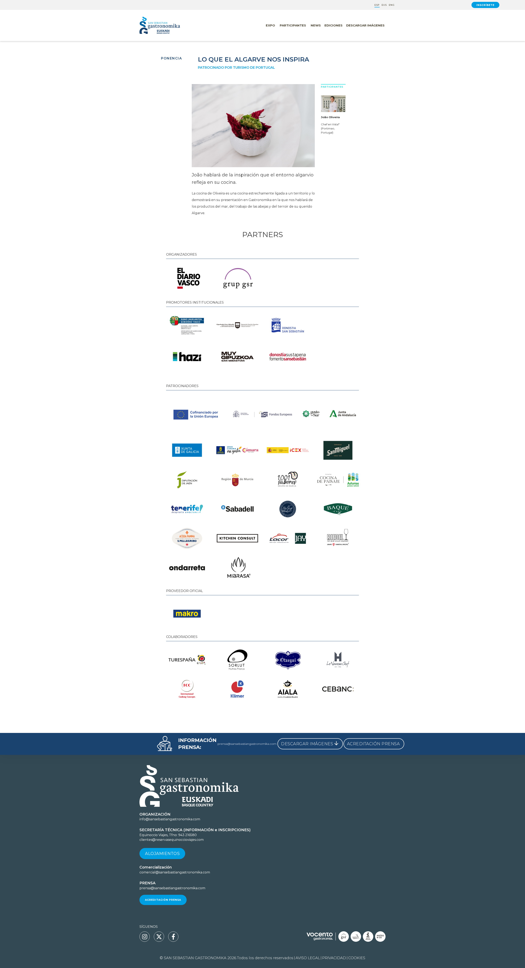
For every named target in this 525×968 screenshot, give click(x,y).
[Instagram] (144, 936)
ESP (377, 5)
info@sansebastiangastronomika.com (169, 819)
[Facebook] (173, 936)
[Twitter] (159, 936)
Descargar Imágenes (365, 25)
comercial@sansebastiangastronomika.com (174, 872)
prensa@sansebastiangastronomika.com (247, 744)
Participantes (293, 25)
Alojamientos (162, 853)
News (316, 25)
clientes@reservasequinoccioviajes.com (171, 840)
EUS (384, 5)
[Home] (168, 25)
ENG (392, 5)
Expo (270, 25)
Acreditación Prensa (163, 899)
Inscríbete (485, 5)
